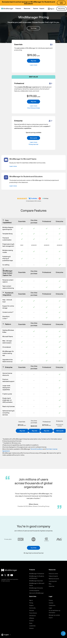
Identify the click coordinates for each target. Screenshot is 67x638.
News (30, 623)
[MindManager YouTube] (11, 575)
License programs (34, 590)
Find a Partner (33, 613)
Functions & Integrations (8, 294)
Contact (31, 620)
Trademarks (52, 605)
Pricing (31, 603)
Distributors (32, 615)
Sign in (52, 8)
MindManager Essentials (36, 580)
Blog (50, 583)
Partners (31, 610)
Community (32, 608)
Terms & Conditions (37, 449)
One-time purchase (33, 108)
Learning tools (53, 581)
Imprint (51, 617)
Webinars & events (54, 578)
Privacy (51, 600)
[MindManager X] (5, 575)
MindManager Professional (36, 573)
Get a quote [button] (33, 138)
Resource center (53, 573)
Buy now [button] (33, 60)
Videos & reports (53, 576)
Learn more (33, 65)
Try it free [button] (33, 28)
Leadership (32, 625)
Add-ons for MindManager (36, 593)
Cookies (51, 603)
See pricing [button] (61, 8)
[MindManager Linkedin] (8, 575)
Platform (8, 324)
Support (31, 605)
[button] (19, 9)
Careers (31, 628)
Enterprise (8, 367)
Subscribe (51, 586)
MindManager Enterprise (36, 588)
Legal (50, 608)
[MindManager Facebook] (2, 575)
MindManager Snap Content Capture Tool (7, 273)
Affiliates (31, 618)
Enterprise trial (33, 144)
